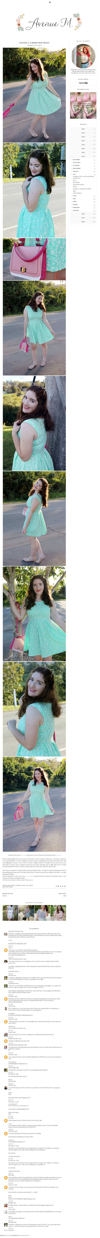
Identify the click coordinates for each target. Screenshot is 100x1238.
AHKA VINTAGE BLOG (15, 1002)
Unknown (11, 996)
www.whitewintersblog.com (16, 1218)
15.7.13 (10, 1207)
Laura (10, 1209)
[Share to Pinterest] (61, 886)
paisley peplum (77, 193)
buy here (23, 855)
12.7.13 (10, 1017)
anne (74, 180)
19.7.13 (10, 1228)
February (76, 207)
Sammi (10, 1006)
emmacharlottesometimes (16, 1045)
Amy (9, 1175)
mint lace (25, 885)
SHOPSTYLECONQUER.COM (17, 943)
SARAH (10, 1085)
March (75, 204)
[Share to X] (58, 886)
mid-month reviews (78, 184)
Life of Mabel (12, 1081)
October (76, 165)
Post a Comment (9, 1230)
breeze (75, 186)
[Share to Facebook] (56, 886)
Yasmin (10, 1032)
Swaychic (28, 876)
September (76, 168)
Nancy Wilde (12, 1067)
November (76, 162)
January (76, 210)
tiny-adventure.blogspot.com (16, 955)
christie (10, 975)
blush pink (7, 885)
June (74, 195)
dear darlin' (76, 182)
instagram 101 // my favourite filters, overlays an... (83, 177)
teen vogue (9, 886)
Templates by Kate (24, 1235)
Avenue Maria (8, 1235)
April (75, 201)
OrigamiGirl (11, 983)
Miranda (10, 1222)
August (75, 171)
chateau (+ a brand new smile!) (82, 189)
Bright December (13, 1038)
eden (74, 191)
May (74, 198)
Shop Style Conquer (14, 931)
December (76, 159)
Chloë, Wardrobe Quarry (15, 959)
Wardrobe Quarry (13, 971)
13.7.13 (10, 1129)
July (74, 174)
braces (13, 885)
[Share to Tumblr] (62, 886)
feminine (19, 885)
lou (9, 1118)
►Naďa (10, 1203)
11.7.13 (10, 946)
